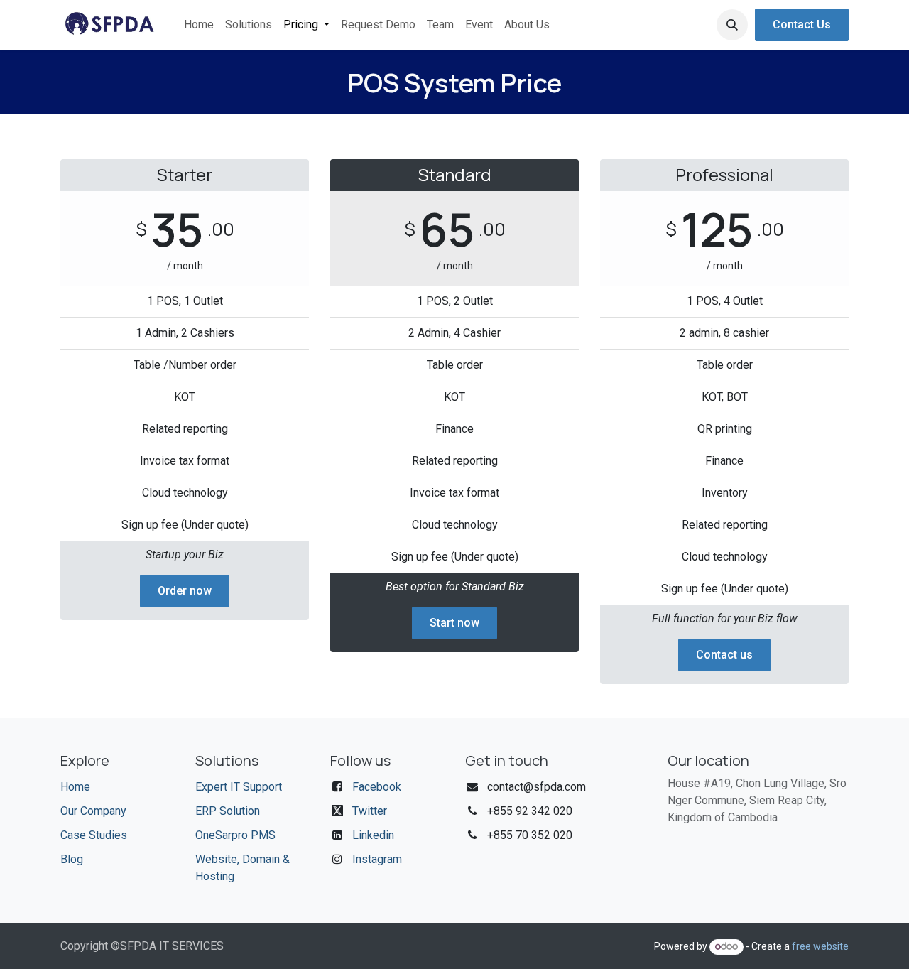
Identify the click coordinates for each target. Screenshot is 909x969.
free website (820, 946)
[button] (732, 24)
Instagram (377, 859)
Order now (185, 590)
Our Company (93, 811)
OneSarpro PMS (235, 835)
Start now (454, 622)
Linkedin (373, 835)
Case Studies (93, 835)
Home (75, 787)
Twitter (369, 811)
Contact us (724, 654)
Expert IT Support (238, 787)
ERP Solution (227, 811)
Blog (71, 859)
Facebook (376, 787)
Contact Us (802, 24)
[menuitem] (198, 25)
